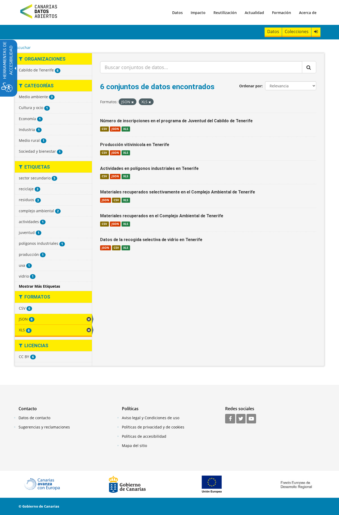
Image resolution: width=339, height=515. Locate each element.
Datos (177, 12)
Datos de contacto (34, 417)
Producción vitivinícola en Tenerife (134, 144)
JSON (115, 129)
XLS (125, 129)
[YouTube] (251, 419)
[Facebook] (230, 419)
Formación (281, 12)
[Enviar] (309, 67)
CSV (104, 129)
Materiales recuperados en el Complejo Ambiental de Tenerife (161, 215)
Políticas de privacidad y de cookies (153, 427)
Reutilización (225, 12)
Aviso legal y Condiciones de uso (150, 417)
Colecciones (297, 31)
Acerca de (307, 12)
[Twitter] (241, 419)
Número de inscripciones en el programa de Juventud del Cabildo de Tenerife (176, 120)
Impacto (198, 12)
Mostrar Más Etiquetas (39, 286)
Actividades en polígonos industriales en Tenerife (149, 168)
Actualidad (254, 12)
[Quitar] (132, 102)
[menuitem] (177, 12)
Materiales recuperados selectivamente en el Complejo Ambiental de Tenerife (177, 192)
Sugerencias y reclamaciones (44, 427)
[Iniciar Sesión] (315, 32)
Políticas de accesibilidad (144, 436)
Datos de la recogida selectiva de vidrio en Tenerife (151, 239)
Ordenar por (250, 85)
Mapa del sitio (134, 445)
